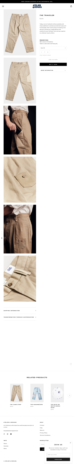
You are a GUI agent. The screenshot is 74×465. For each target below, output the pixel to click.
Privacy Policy (43, 432)
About (5, 443)
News (5, 448)
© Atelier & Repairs (10, 461)
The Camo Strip (15, 404)
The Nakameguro (36, 404)
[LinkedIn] (10, 434)
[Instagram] (7, 434)
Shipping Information (12, 310)
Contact (42, 425)
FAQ (41, 428)
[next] (69, 395)
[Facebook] (4, 434)
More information (47, 70)
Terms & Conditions (45, 435)
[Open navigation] (3, 6)
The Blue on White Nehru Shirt (55, 406)
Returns (42, 430)
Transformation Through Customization (19, 317)
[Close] (70, 442)
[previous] (4, 395)
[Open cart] (71, 6)
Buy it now (53, 64)
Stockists (6, 446)
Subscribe (58, 459)
